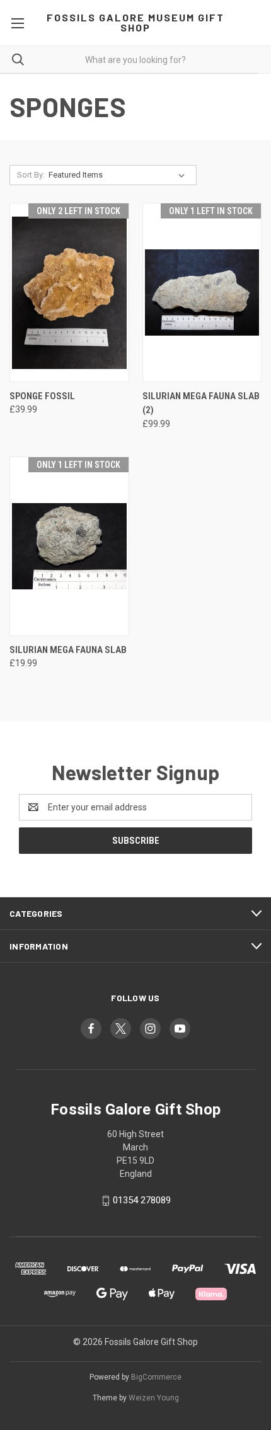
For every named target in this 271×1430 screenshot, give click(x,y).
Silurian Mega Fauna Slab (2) (201, 403)
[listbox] (119, 175)
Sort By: (31, 174)
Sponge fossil (42, 396)
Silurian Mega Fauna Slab (68, 649)
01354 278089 (142, 1200)
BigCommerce (156, 1377)
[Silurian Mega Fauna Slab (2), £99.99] (202, 292)
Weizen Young (154, 1397)
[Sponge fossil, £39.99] (69, 292)
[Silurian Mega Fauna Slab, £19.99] (69, 546)
